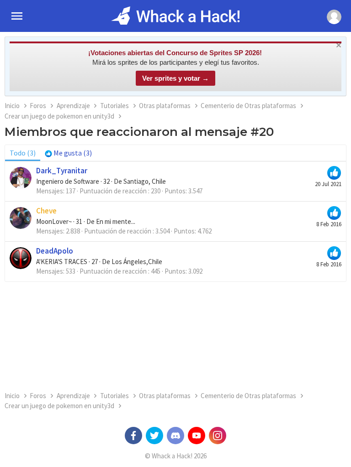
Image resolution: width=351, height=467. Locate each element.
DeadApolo (54, 251)
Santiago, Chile (144, 181)
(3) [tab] (23, 152)
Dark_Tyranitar (61, 171)
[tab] (68, 153)
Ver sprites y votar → (175, 78)
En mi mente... (115, 221)
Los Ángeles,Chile (137, 261)
